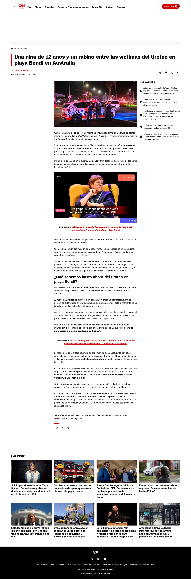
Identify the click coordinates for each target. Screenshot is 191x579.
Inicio (13, 48)
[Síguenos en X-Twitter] (92, 559)
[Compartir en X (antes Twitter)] (171, 72)
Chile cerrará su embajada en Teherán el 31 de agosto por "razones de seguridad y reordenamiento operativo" (71, 532)
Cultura (109, 7)
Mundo (38, 7)
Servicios (121, 7)
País (29, 7)
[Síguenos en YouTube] (105, 559)
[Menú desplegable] (14, 6)
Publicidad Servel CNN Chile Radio (142, 565)
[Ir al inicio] (22, 6)
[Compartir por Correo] (160, 72)
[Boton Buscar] (158, 6)
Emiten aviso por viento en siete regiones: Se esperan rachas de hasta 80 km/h (160, 126)
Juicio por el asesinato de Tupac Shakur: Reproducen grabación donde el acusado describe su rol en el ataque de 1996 (160, 91)
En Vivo (52, 565)
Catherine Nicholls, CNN (25, 74)
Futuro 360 (97, 7)
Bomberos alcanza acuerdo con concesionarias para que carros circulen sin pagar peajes (160, 102)
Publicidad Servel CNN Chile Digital (115, 565)
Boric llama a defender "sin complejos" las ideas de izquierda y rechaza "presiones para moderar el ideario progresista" (116, 532)
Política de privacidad (73, 565)
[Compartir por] (177, 72)
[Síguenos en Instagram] (99, 559)
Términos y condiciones (91, 565)
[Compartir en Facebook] (166, 72)
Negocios (49, 7)
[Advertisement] (30, 229)
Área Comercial (42, 565)
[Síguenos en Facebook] (86, 559)
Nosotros (60, 565)
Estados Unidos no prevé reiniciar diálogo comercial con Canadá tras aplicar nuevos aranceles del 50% (161, 137)
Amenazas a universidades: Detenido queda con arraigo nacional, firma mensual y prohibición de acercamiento (156, 532)
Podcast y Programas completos (73, 7)
